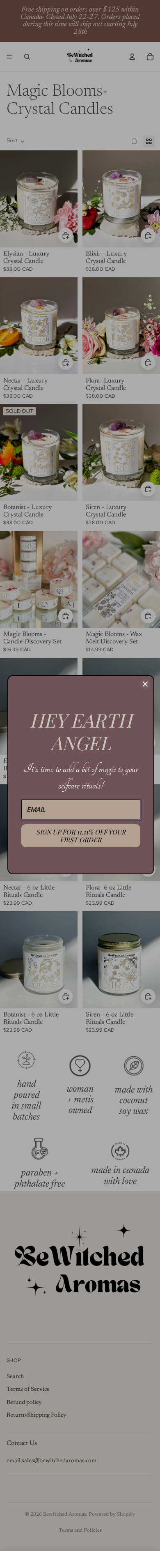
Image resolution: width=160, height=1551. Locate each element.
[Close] (145, 684)
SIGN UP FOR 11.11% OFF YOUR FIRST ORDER (81, 835)
